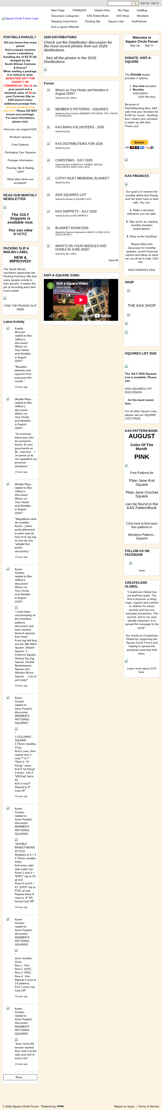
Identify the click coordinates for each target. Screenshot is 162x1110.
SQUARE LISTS (83, 199)
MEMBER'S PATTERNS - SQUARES (81, 109)
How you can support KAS (20, 129)
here (137, 523)
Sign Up (144, 3)
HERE (22, 234)
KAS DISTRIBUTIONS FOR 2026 (79, 143)
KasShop (150, 236)
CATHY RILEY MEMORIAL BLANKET (82, 178)
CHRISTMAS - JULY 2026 (73, 160)
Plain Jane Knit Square (141, 482)
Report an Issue (124, 1106)
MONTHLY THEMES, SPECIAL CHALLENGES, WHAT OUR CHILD (79, 165)
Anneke (69, 199)
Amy (68, 131)
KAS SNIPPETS (80, 215)
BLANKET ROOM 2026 (72, 228)
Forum (49, 83)
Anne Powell (71, 113)
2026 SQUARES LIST (71, 195)
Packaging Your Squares (20, 152)
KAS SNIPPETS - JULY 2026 (76, 211)
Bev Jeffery (71, 98)
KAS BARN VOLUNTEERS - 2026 (79, 127)
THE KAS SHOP (142, 305)
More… (20, 1077)
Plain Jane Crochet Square (142, 494)
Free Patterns (20, 144)
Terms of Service (148, 1106)
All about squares (20, 137)
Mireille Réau (23, 399)
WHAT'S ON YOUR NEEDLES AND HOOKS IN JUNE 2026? (80, 247)
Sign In (155, 3)
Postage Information (20, 160)
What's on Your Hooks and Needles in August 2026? (81, 91)
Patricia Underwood (75, 232)
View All (113, 260)
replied (19, 335)
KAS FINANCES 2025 (141, 269)
